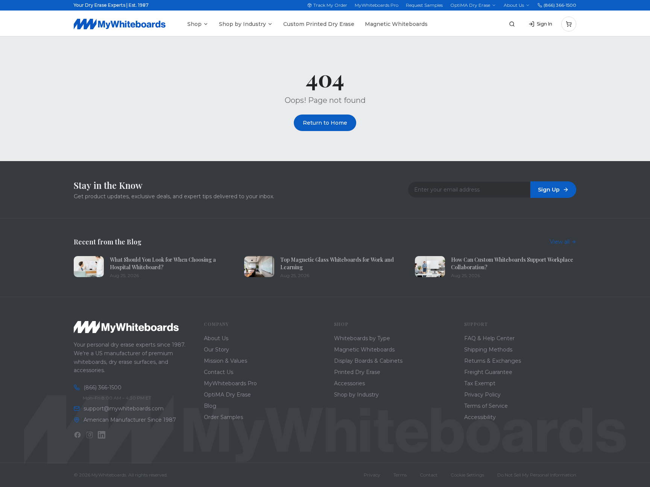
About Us (514, 5)
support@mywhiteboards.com (124, 408)
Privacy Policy (482, 394)
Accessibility (480, 417)
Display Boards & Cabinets (368, 360)
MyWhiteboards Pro (376, 5)
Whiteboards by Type (362, 338)
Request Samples (424, 5)
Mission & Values (225, 360)
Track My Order (330, 5)
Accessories (349, 383)
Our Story (216, 349)
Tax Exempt (479, 383)
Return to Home (325, 122)
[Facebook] (77, 435)
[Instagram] (89, 435)
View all (560, 241)
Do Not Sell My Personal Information (536, 475)
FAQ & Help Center (489, 338)
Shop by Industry (242, 24)
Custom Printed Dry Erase (318, 24)
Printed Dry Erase (357, 372)
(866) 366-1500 (560, 5)
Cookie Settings (467, 475)
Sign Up (549, 189)
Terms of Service (486, 406)
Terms (400, 475)
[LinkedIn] (101, 435)
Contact (428, 475)
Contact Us (218, 372)
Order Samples (223, 417)
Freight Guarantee (488, 372)
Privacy (372, 475)
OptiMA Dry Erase (470, 5)
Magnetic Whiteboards (396, 24)
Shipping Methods (488, 349)
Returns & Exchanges (492, 360)
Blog (210, 406)
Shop (194, 24)
